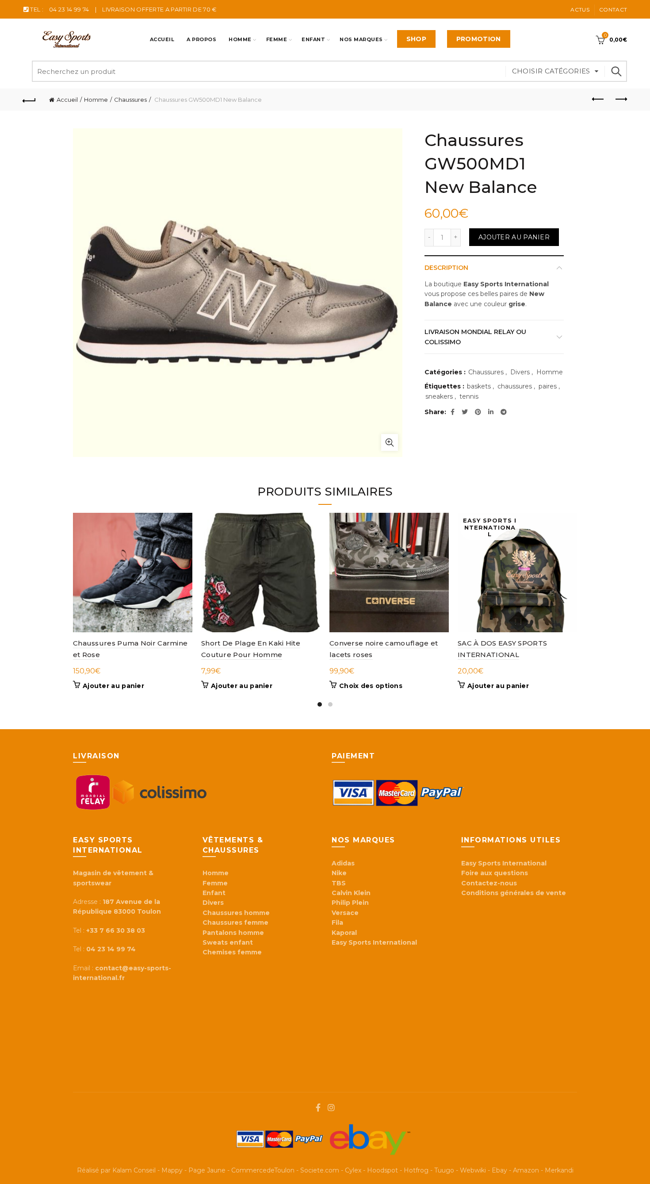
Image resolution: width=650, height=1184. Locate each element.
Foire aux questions (495, 873)
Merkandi (559, 1170)
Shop (416, 39)
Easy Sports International (504, 863)
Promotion (478, 39)
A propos (201, 39)
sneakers (439, 396)
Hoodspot (382, 1170)
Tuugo (444, 1170)
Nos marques (361, 39)
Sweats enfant (228, 942)
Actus (579, 9)
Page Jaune (207, 1170)
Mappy (172, 1170)
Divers (520, 372)
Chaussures (130, 99)
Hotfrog (416, 1170)
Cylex (353, 1170)
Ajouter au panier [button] (113, 686)
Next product (620, 99)
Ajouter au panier (514, 237)
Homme (240, 39)
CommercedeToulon (262, 1170)
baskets (479, 386)
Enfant (313, 39)
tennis (468, 396)
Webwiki (473, 1170)
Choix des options (370, 686)
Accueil (162, 39)
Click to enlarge (389, 442)
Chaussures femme (235, 922)
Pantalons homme (233, 933)
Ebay (499, 1170)
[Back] (30, 99)
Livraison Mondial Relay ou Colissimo (475, 337)
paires (548, 386)
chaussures (514, 386)
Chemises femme (232, 952)
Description (446, 268)
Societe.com (319, 1170)
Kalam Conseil (134, 1170)
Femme (276, 39)
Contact (613, 9)
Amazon (526, 1170)
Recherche (616, 71)
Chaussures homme (236, 913)
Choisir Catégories (551, 71)
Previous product (598, 99)
